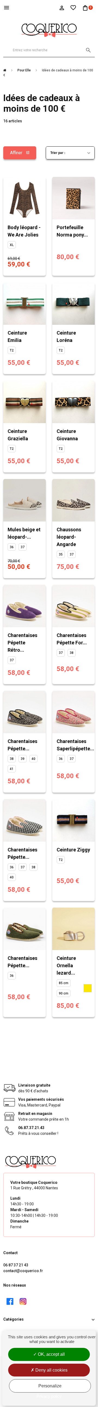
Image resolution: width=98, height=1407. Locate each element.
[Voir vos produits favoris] (73, 7)
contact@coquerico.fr (23, 1271)
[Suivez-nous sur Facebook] (9, 1301)
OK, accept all (51, 1354)
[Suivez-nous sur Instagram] (22, 1301)
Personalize (50, 1386)
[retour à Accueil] (6, 70)
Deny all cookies (51, 1370)
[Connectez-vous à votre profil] (62, 7)
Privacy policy (49, 1396)
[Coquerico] (49, 29)
